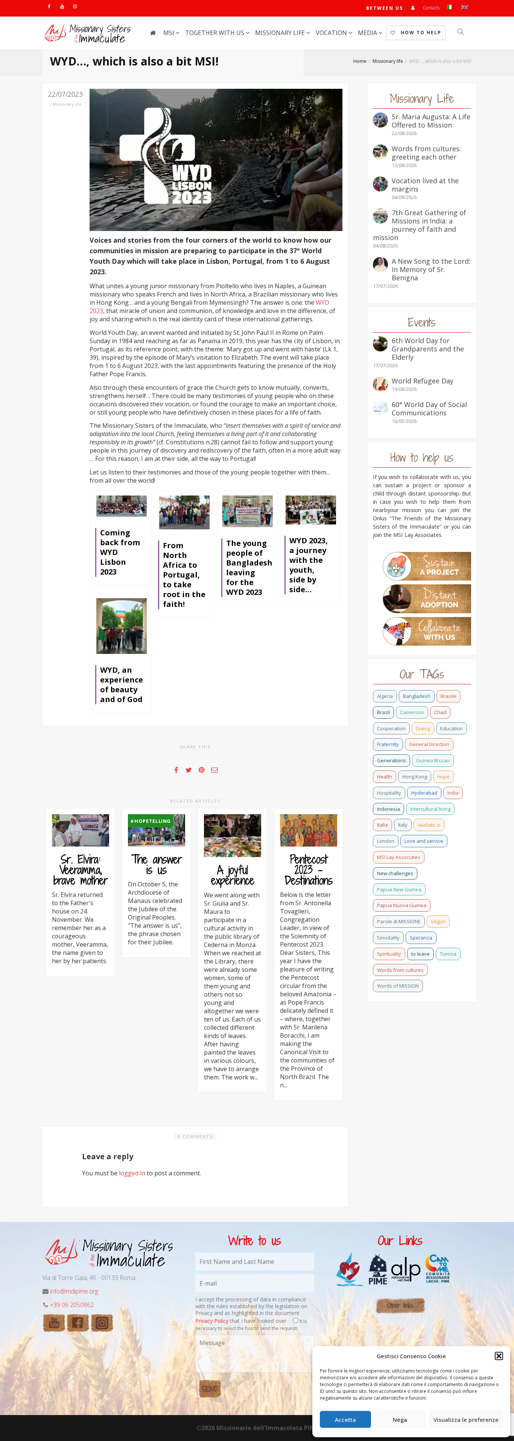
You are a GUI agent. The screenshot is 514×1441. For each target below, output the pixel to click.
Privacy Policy (211, 1320)
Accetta (345, 1419)
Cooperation (391, 728)
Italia (382, 824)
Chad (440, 712)
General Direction (429, 744)
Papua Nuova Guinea (401, 905)
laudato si (429, 824)
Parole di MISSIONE (399, 921)
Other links (400, 1305)
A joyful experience (232, 875)
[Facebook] (49, 6)
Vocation (332, 33)
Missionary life (280, 33)
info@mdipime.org (74, 1291)
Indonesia (388, 809)
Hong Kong (414, 776)
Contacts (431, 8)
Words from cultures (400, 970)
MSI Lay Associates (398, 857)
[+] (121, 506)
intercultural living (430, 809)
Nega (400, 1419)
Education (451, 728)
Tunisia (448, 953)
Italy (403, 824)
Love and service (424, 841)
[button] (499, 1356)
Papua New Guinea (399, 889)
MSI (169, 33)
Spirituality (389, 953)
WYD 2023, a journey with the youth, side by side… (308, 564)
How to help (420, 32)
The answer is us (156, 864)
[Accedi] (413, 8)
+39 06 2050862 (72, 1305)
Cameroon (412, 712)
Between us (384, 8)
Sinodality (388, 937)
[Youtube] (62, 6)
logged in (132, 1173)
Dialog (423, 728)
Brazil (383, 712)
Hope (443, 776)
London (385, 841)
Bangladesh (416, 696)
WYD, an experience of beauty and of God (121, 684)
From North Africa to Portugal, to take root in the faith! (184, 574)
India (453, 792)
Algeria (385, 696)
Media (368, 33)
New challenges (395, 873)
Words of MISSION (398, 985)
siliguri (438, 921)
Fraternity (388, 744)
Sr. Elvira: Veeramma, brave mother (80, 870)
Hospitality (389, 792)
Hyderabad (424, 792)
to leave (420, 953)
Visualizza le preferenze (466, 1419)
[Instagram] (74, 6)
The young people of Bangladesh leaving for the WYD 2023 (249, 567)
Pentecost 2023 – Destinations (308, 870)
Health (384, 776)
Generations (391, 760)
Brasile (448, 696)
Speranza (421, 937)
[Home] (153, 32)
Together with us (215, 33)
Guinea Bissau (433, 760)
